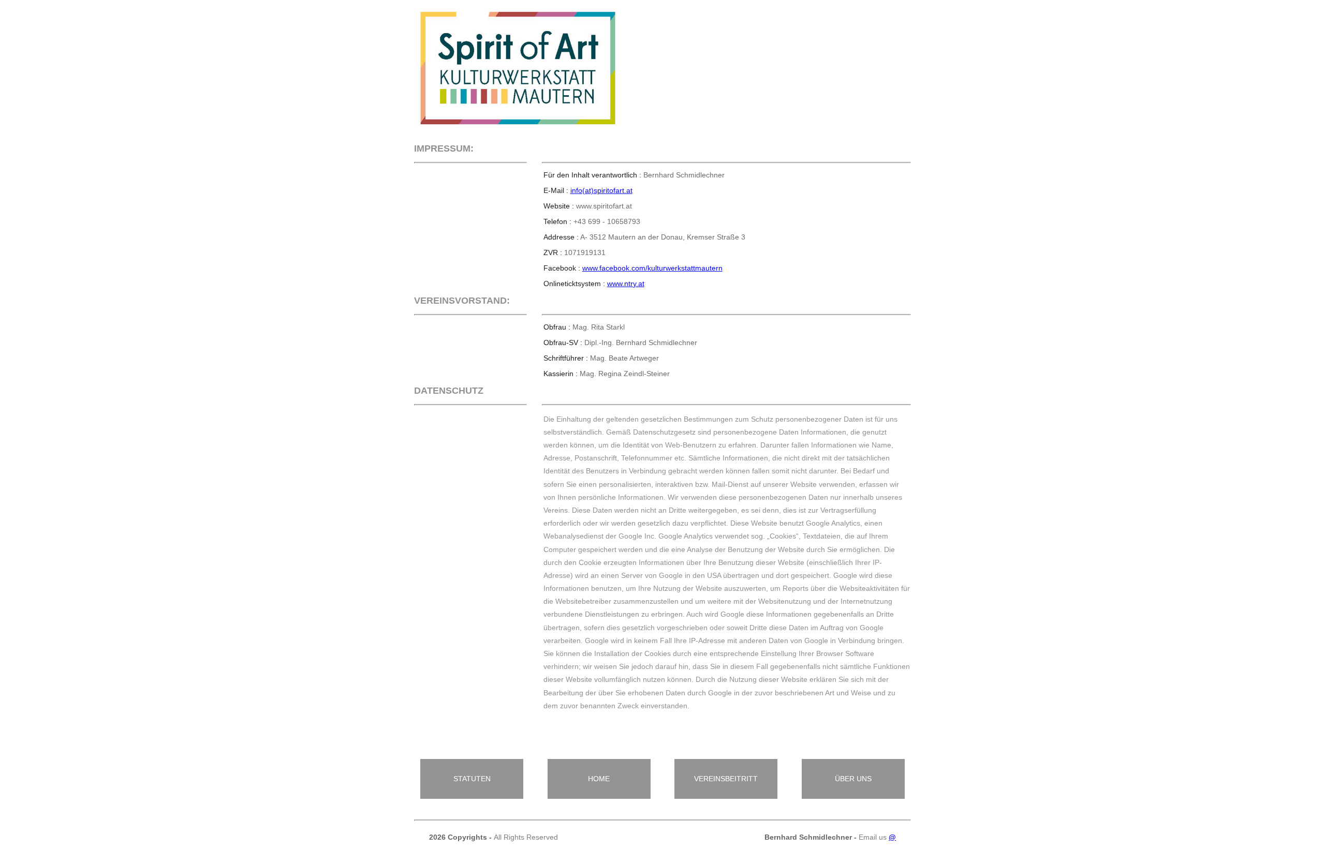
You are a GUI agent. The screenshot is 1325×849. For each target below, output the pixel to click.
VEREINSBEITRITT (726, 778)
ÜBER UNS (853, 778)
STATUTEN (472, 778)
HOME (599, 778)
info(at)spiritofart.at (601, 190)
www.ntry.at (625, 283)
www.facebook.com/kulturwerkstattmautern (652, 268)
